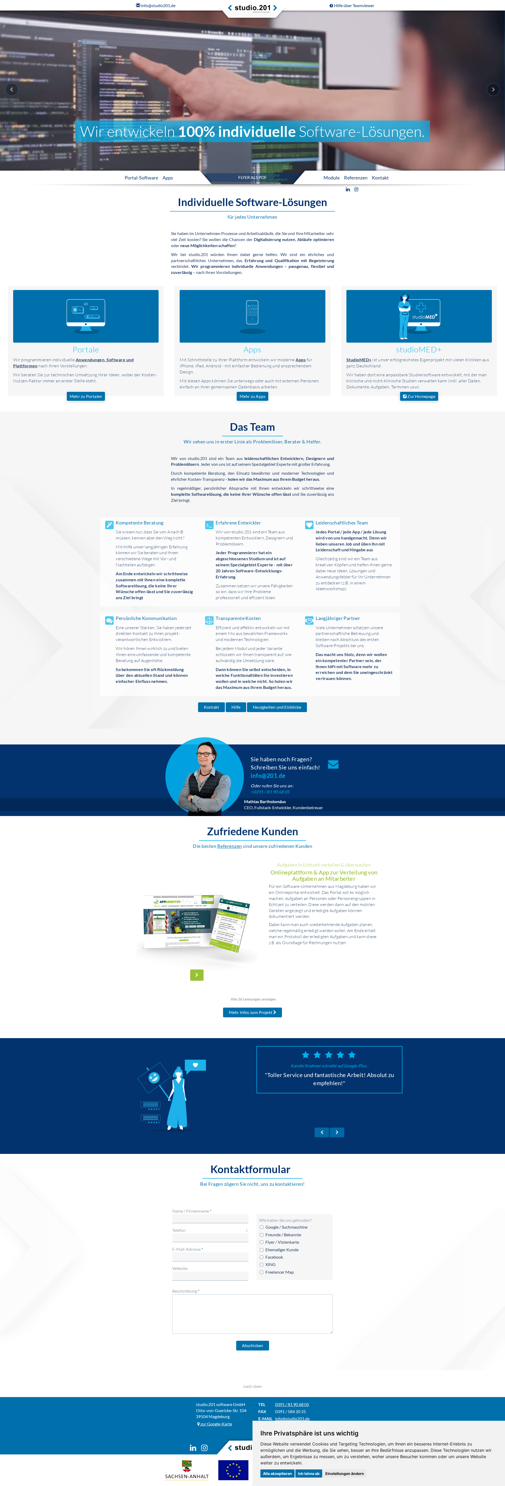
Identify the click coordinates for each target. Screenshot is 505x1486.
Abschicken (252, 1345)
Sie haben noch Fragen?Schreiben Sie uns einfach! (285, 767)
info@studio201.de (292, 1418)
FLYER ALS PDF (252, 177)
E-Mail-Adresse (187, 1249)
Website (180, 1268)
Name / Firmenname (191, 1210)
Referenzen (229, 846)
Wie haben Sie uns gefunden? (285, 1220)
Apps (252, 349)
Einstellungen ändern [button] (344, 1473)
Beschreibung (185, 1290)
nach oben (252, 1386)
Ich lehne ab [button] (309, 1473)
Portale (86, 349)
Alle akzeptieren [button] (277, 1473)
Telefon (178, 1230)
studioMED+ (419, 349)
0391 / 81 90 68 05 (292, 1404)
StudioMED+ (359, 359)
